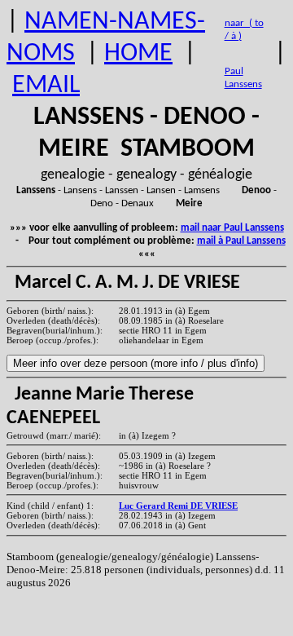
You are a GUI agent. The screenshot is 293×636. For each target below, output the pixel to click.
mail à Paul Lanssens (241, 241)
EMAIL (46, 86)
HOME (138, 54)
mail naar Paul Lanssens (232, 228)
